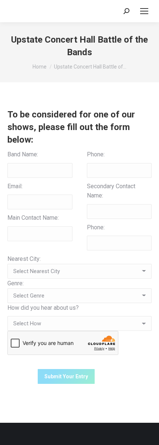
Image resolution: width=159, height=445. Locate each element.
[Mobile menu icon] (144, 11)
